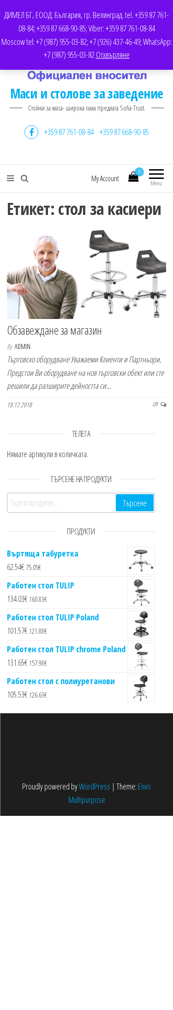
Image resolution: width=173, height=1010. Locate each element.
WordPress (94, 786)
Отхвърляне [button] (113, 54)
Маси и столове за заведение (86, 93)
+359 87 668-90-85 (124, 131)
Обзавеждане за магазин (54, 330)
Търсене (135, 502)
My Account (105, 178)
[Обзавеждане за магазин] (86, 273)
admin (22, 346)
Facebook (31, 132)
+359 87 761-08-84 (69, 131)
